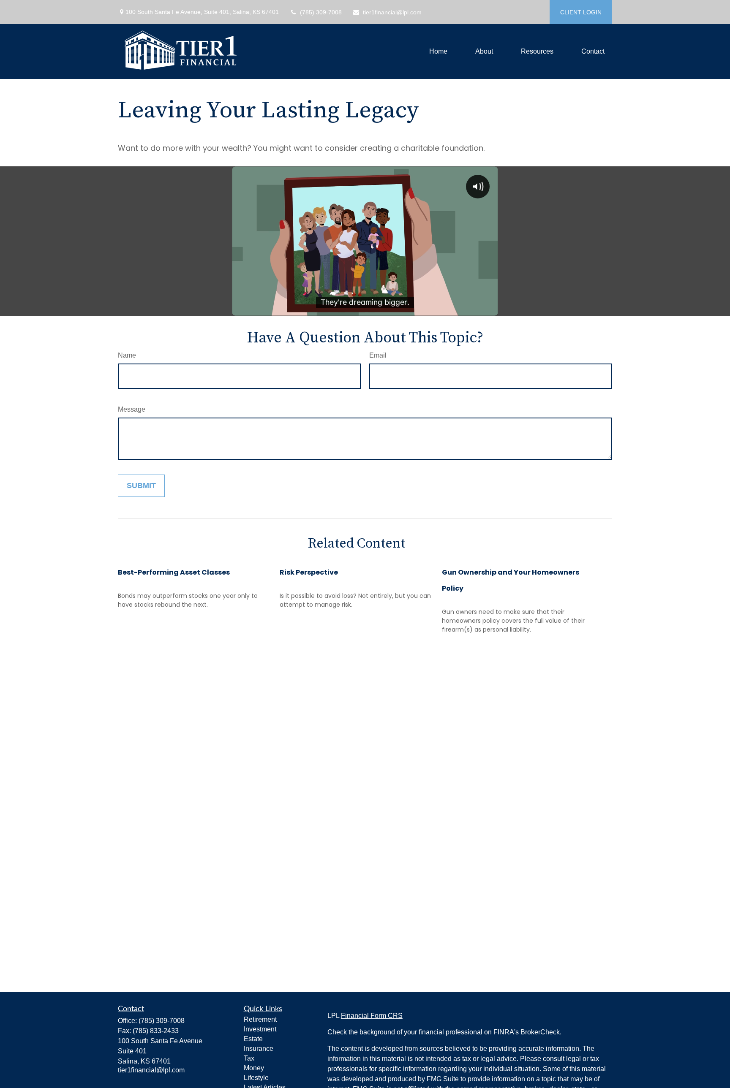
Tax (249, 1058)
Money (254, 1068)
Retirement (260, 1019)
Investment (260, 1029)
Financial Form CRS (372, 1015)
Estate (253, 1038)
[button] (438, 51)
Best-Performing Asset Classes (174, 572)
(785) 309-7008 (321, 12)
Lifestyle (256, 1077)
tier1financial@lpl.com (392, 12)
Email (378, 355)
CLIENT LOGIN (581, 12)
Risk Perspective (309, 572)
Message (131, 409)
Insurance (258, 1048)
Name (127, 355)
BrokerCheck (540, 1032)
